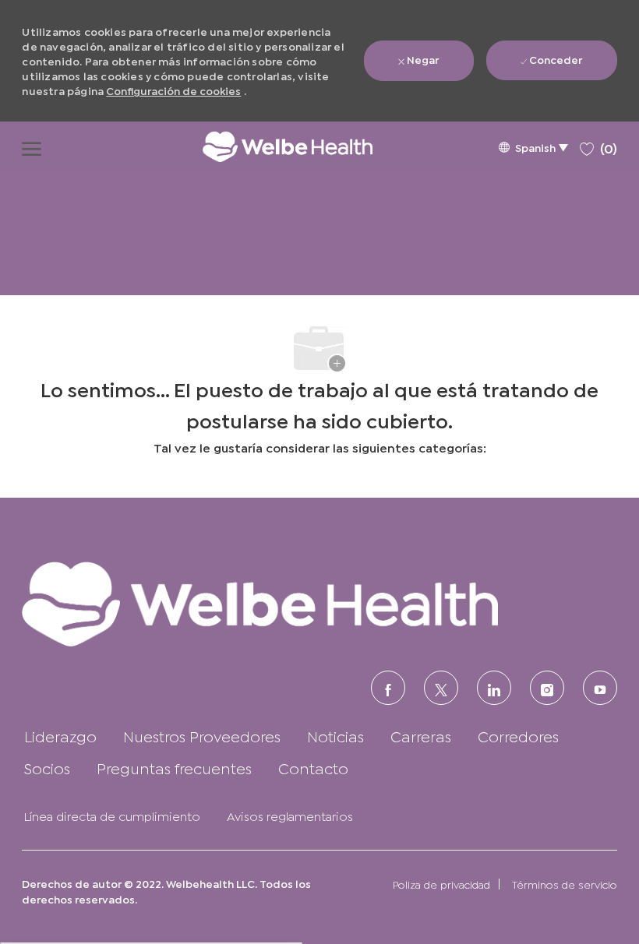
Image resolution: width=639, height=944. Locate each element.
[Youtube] (600, 688)
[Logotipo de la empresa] (272, 146)
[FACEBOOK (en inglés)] (388, 688)
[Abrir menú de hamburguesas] (31, 146)
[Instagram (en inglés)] (547, 688)
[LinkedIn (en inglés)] (494, 688)
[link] (319, 603)
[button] (533, 147)
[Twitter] (441, 688)
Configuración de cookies (173, 90)
